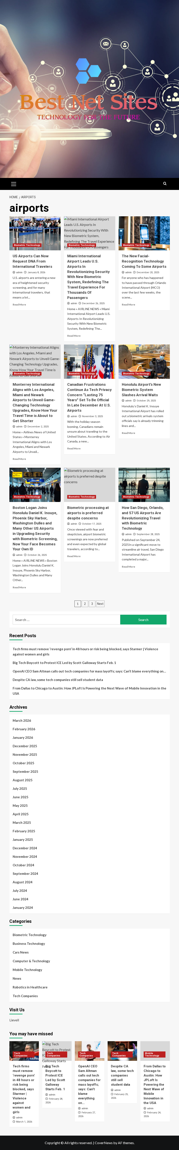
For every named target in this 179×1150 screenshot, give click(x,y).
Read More (19, 304)
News (17, 978)
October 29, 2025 (146, 400)
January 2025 (23, 839)
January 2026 (23, 737)
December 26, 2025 (93, 303)
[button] (13, 183)
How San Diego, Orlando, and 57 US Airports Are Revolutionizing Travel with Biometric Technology (143, 518)
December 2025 (25, 746)
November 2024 (25, 856)
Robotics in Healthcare (30, 987)
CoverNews (104, 1143)
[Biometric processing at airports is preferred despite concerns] (89, 485)
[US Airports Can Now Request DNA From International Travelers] (35, 233)
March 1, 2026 (24, 1121)
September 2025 (25, 771)
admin (19, 272)
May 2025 (20, 805)
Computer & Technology (31, 961)
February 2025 (24, 831)
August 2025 (23, 780)
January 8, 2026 (36, 272)
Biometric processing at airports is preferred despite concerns (88, 512)
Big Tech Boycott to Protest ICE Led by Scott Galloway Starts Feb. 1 (64, 663)
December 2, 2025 (38, 426)
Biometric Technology (27, 245)
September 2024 (25, 873)
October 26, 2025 (37, 555)
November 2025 (25, 754)
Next (100, 604)
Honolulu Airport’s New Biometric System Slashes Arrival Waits (141, 389)
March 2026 (22, 720)
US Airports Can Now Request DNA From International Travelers (32, 261)
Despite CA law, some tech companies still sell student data (58, 680)
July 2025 (20, 788)
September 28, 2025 (148, 534)
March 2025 (22, 822)
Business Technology (29, 943)
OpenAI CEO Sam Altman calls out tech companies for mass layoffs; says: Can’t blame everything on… (89, 671)
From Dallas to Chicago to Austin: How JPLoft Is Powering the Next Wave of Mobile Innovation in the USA (89, 690)
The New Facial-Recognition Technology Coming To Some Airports (144, 261)
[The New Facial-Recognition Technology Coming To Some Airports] (144, 233)
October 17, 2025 (91, 523)
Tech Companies (25, 996)
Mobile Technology (27, 970)
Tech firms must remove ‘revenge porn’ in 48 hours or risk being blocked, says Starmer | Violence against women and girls (85, 651)
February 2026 (24, 729)
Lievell (14, 1020)
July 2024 (20, 890)
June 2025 (20, 797)
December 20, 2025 (148, 272)
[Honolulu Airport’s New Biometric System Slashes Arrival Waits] (144, 362)
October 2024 (23, 865)
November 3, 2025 (92, 416)
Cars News (21, 952)
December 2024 (25, 848)
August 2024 (23, 882)
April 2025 (21, 814)
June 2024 (20, 899)
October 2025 (23, 763)
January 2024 (23, 907)
